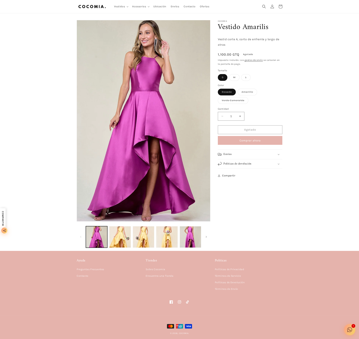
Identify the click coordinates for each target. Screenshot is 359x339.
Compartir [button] (228, 175)
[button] (121, 6)
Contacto (82, 275)
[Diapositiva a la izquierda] (81, 237)
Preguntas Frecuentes (90, 269)
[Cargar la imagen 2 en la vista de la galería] (120, 237)
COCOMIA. (184, 333)
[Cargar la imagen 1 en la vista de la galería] (96, 237)
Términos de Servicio (228, 275)
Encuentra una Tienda (159, 275)
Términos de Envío (226, 289)
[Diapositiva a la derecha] (206, 237)
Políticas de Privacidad (229, 269)
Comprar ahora (250, 140)
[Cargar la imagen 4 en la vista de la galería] (167, 237)
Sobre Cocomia (155, 269)
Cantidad (223, 108)
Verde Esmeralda (235, 101)
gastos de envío (254, 60)
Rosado (229, 92)
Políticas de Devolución (230, 282)
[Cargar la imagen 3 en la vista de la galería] (143, 237)
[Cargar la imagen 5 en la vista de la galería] (190, 237)
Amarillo (249, 92)
